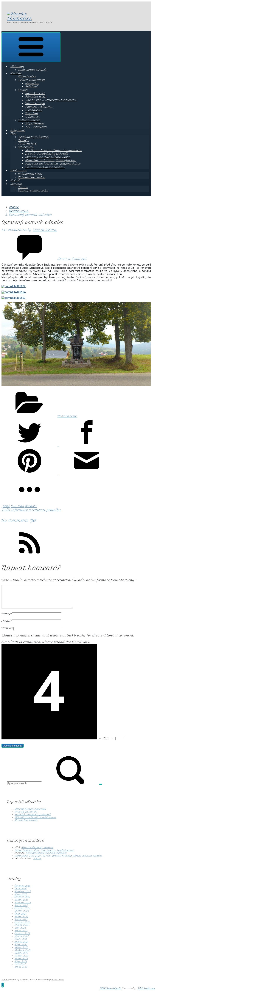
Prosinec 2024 (23, 902)
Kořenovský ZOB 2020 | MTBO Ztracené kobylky (43, 855)
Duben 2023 (22, 924)
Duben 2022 (22, 936)
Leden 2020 (21, 947)
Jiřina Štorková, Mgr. (27, 850)
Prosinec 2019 (22, 950)
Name (6, 614)
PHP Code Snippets (110, 988)
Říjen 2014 (21, 961)
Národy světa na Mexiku (87, 855)
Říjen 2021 (21, 938)
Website (7, 628)
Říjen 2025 (21, 894)
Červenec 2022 (22, 933)
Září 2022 (20, 927)
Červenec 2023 (22, 922)
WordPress (58, 979)
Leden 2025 (21, 899)
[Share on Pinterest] (30, 474)
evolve (5, 979)
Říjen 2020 (21, 944)
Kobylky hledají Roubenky (30, 808)
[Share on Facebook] (87, 445)
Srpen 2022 (21, 930)
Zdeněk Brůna (45, 230)
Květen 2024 (22, 911)
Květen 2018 (22, 955)
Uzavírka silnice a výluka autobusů (46, 853)
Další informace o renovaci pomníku (31, 510)
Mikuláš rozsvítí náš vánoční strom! (35, 817)
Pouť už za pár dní (26, 811)
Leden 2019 (21, 952)
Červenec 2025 (22, 897)
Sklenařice (19, 18)
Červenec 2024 (22, 908)
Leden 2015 (21, 958)
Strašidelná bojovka (26, 820)
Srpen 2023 (21, 919)
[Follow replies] (29, 556)
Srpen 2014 (21, 966)
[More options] (29, 502)
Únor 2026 (21, 888)
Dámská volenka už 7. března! (33, 814)
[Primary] (30, 47)
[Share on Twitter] (30, 445)
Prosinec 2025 (23, 891)
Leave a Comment (72, 259)
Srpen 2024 (21, 905)
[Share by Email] (87, 474)
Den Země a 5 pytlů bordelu (57, 850)
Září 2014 (20, 964)
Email (6, 621)
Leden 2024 (21, 916)
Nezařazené (19, 211)
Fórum (37, 858)
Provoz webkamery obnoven (37, 847)
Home (14, 207)
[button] (2, 985)
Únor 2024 (20, 913)
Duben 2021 (21, 941)
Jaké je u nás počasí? (19, 506)
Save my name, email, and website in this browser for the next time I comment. (69, 635)
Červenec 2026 (22, 885)
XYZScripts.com (146, 988)
